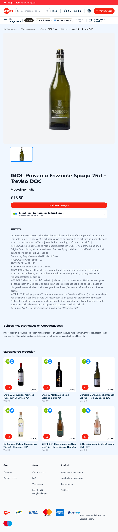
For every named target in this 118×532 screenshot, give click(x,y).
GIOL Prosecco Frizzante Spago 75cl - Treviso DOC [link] (70, 29)
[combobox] (67, 11)
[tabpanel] (59, 88)
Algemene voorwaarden (72, 472)
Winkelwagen (105, 11)
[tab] (21, 154)
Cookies (64, 490)
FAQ (34, 478)
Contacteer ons (10, 478)
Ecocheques (44, 20)
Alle (30, 20)
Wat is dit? (80, 20)
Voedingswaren (28, 29)
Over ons (7, 472)
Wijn (42, 29)
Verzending (37, 484)
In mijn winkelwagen (59, 205)
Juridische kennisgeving (72, 478)
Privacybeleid (67, 484)
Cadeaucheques (64, 20)
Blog (54, 11)
